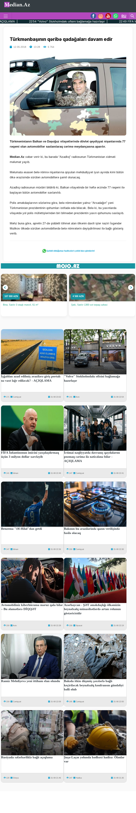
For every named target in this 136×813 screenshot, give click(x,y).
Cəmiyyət (17, 397)
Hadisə (79, 778)
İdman (15, 473)
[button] (5, 287)
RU (123, 16)
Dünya (16, 778)
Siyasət (79, 625)
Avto (78, 397)
